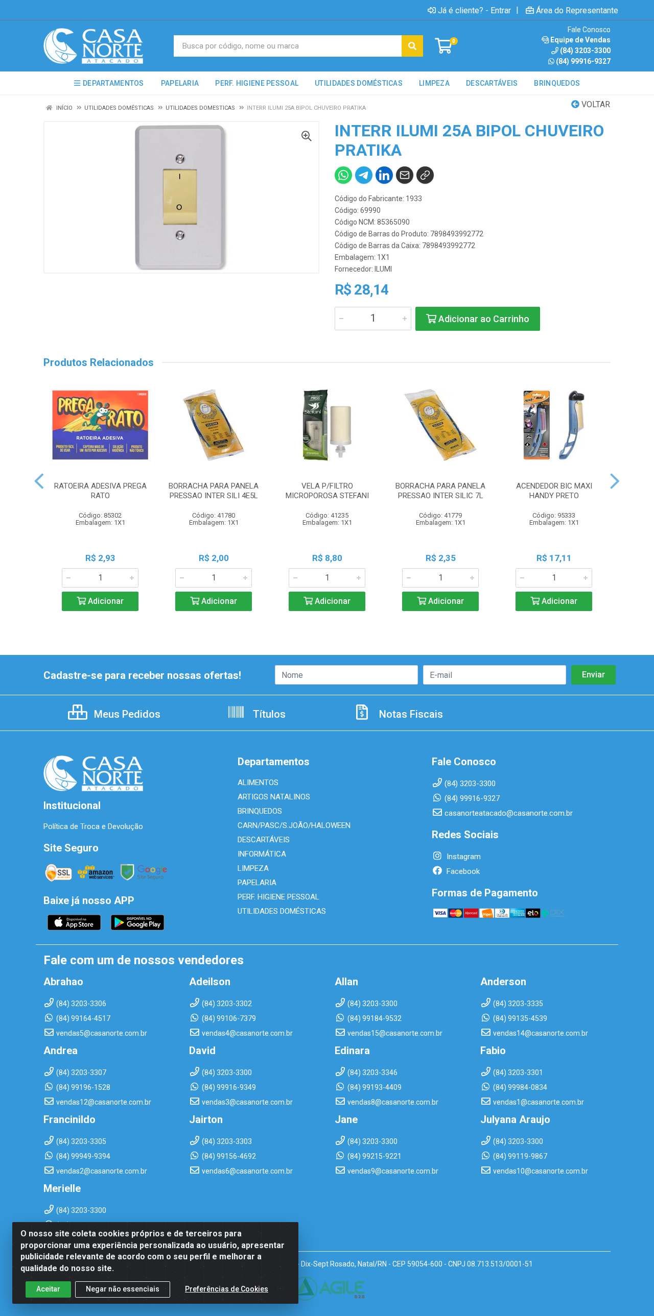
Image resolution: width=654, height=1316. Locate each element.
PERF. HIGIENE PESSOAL (278, 896)
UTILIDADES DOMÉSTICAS (282, 911)
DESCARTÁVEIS (264, 839)
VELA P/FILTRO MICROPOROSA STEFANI (327, 490)
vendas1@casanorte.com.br (538, 1102)
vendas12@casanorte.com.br (103, 1102)
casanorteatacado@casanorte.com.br (509, 813)
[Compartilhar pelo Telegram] (363, 175)
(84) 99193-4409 (374, 1087)
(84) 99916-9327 (583, 61)
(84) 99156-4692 (229, 1156)
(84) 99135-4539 (520, 1018)
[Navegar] (39, 481)
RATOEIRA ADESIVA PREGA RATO (100, 490)
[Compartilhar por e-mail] (404, 175)
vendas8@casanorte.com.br (392, 1102)
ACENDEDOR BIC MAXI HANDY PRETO (554, 490)
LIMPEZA (253, 868)
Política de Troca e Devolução (93, 826)
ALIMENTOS (258, 782)
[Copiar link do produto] (425, 175)
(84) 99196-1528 (83, 1087)
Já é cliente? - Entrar (474, 10)
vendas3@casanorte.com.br (247, 1102)
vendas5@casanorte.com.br (101, 1033)
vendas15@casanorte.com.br (394, 1033)
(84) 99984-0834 (520, 1087)
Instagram (463, 856)
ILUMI (383, 269)
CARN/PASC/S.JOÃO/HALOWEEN (294, 825)
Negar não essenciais (122, 1289)
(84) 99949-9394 (83, 1156)
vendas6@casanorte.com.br (247, 1171)
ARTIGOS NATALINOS (274, 796)
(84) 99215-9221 (374, 1156)
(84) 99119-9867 (520, 1156)
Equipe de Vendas (580, 40)
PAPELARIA (257, 882)
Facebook (462, 871)
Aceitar (48, 1289)
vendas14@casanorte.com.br (540, 1033)
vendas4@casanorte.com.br (247, 1033)
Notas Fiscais (410, 714)
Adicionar (105, 601)
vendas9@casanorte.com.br (392, 1171)
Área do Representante (577, 10)
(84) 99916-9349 (229, 1087)
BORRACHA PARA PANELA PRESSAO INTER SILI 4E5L (214, 490)
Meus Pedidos (125, 714)
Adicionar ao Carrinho (482, 318)
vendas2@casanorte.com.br (101, 1171)
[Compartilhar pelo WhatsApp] (343, 175)
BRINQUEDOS (260, 811)
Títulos (268, 714)
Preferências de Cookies (226, 1289)
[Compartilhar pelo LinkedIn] (384, 175)
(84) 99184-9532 (374, 1018)
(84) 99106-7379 (229, 1018)
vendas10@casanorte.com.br (540, 1171)
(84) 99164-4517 (83, 1018)
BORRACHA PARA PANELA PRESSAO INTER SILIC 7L (440, 490)
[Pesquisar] (412, 46)
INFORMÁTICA (262, 854)
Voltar (594, 104)
